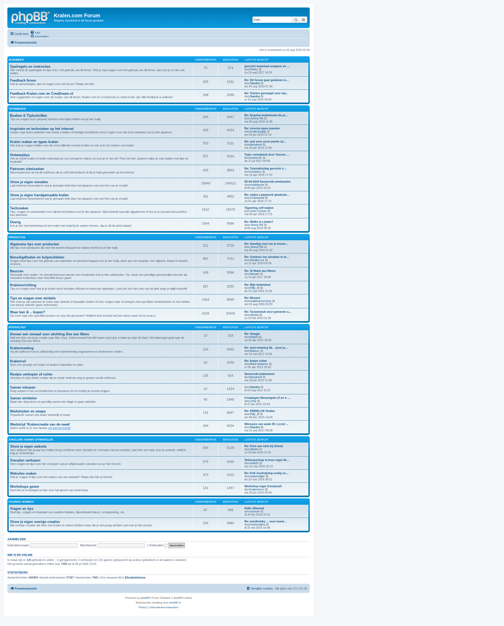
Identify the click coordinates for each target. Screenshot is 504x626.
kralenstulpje (258, 131)
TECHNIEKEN (17, 108)
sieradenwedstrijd (59, 427)
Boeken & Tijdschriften (28, 116)
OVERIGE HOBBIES (21, 501)
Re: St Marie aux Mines (260, 270)
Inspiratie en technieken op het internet (42, 129)
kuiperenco (257, 489)
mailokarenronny (260, 301)
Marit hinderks (259, 363)
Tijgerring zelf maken (259, 207)
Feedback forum (23, 80)
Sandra (255, 83)
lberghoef (256, 144)
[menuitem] (35, 32)
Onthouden (156, 545)
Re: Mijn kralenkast (257, 284)
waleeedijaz (257, 476)
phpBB (144, 597)
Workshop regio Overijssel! (263, 486)
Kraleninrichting (23, 285)
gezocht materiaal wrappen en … (267, 66)
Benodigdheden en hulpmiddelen (37, 257)
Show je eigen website (28, 446)
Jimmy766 (256, 118)
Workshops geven (24, 487)
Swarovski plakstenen (259, 373)
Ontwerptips (20, 155)
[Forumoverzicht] (31, 17)
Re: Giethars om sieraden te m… (266, 256)
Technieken (19, 208)
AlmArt (254, 314)
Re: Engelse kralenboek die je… (266, 115)
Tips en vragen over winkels (33, 298)
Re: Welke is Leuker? (258, 221)
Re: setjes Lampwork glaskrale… (267, 194)
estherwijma (257, 524)
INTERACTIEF (17, 327)
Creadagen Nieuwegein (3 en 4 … (267, 397)
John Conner (258, 211)
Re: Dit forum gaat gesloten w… (266, 80)
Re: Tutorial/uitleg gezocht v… (265, 168)
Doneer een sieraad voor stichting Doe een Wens (49, 334)
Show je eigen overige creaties (35, 522)
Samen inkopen (22, 387)
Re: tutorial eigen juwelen (262, 128)
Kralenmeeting (22, 348)
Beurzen (16, 271)
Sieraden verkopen (25, 460)
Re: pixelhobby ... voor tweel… (265, 521)
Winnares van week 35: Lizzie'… (266, 424)
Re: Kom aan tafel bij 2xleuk (263, 446)
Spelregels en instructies (30, 66)
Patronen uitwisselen (27, 169)
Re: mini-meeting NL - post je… (266, 347)
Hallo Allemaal (254, 508)
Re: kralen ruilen (255, 360)
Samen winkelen (23, 398)
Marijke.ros (257, 260)
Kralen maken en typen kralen (34, 142)
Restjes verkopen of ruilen (31, 374)
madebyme (257, 184)
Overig (15, 222)
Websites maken (23, 473)
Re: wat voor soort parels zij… (265, 141)
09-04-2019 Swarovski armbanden (267, 181)
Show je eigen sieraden (29, 182)
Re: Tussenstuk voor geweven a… (267, 311)
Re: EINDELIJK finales (259, 410)
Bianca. (255, 350)
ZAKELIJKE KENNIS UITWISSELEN (31, 439)
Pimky (254, 69)
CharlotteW (257, 197)
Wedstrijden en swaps (28, 411)
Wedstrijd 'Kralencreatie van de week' (40, 424)
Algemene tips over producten (34, 244)
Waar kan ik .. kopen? (27, 312)
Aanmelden (16, 539)
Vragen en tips (21, 509)
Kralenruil (18, 361)
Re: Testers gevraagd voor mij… (266, 93)
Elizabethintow (135, 577)
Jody (253, 400)
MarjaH (254, 273)
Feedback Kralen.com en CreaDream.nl (41, 94)
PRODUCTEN (17, 237)
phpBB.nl (175, 602)
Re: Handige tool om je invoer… (266, 243)
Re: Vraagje (252, 333)
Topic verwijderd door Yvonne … (266, 154)
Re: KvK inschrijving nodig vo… (266, 473)
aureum (255, 511)
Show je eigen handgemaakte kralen (39, 195)
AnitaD (254, 463)
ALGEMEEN (16, 59)
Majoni (254, 336)
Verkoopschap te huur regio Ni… (266, 459)
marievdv (256, 157)
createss (255, 171)
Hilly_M (254, 287)
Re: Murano (252, 297)
